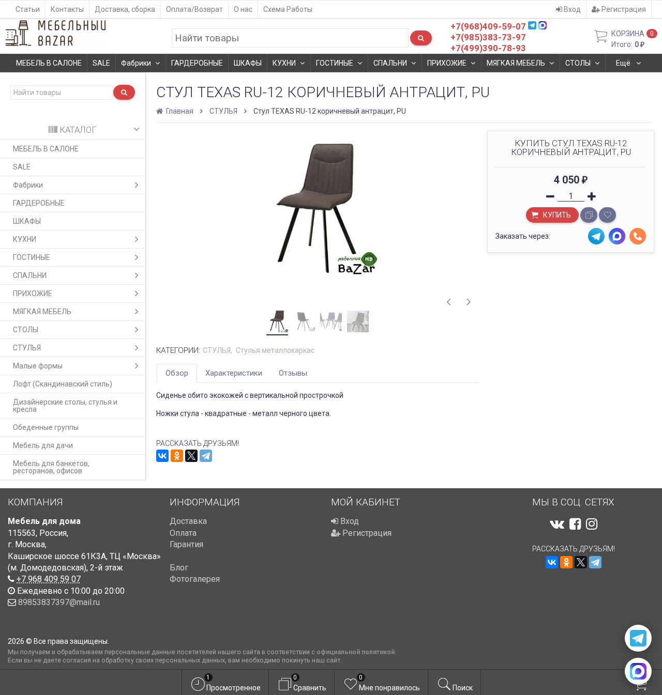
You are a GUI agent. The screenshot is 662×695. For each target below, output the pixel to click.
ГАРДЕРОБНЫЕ (197, 63)
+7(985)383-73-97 (488, 37)
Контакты (67, 9)
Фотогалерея (195, 579)
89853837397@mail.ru (59, 602)
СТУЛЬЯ (27, 348)
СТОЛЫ (578, 63)
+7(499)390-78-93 (488, 48)
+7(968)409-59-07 (488, 26)
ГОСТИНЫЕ (334, 63)
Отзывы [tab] (293, 373)
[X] (191, 456)
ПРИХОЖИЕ (447, 63)
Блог (179, 568)
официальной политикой (356, 652)
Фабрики (136, 63)
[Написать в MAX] (638, 671)
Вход (571, 9)
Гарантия (186, 544)
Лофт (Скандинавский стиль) (62, 384)
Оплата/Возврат (194, 9)
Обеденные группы (46, 427)
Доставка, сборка (125, 9)
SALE (101, 63)
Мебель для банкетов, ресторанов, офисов (51, 467)
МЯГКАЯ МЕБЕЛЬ (516, 63)
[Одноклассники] (177, 456)
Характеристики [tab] (233, 373)
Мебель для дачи (43, 445)
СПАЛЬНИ (390, 63)
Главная (179, 111)
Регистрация (623, 9)
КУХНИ (284, 63)
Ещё (624, 63)
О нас (243, 9)
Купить (556, 215)
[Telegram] (206, 456)
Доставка (188, 521)
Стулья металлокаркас (275, 350)
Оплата (183, 533)
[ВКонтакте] (162, 456)
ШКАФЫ (248, 63)
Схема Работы (287, 9)
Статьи (28, 9)
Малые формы (38, 366)
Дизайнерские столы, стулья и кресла (65, 405)
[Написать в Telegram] (638, 638)
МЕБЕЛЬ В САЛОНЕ (49, 63)
